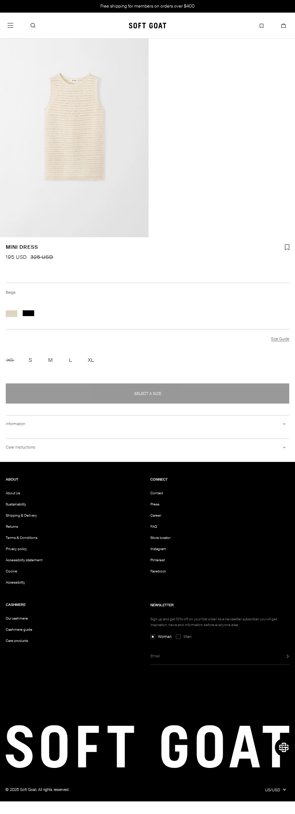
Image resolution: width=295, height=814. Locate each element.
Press (154, 504)
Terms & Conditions (21, 537)
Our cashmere (17, 618)
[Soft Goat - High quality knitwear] (147, 25)
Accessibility (15, 582)
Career (155, 515)
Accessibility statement (24, 560)
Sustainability (16, 504)
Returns (12, 526)
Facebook (158, 571)
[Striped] (28, 313)
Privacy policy (16, 549)
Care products (17, 640)
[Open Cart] (283, 25)
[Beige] (11, 313)
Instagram (158, 549)
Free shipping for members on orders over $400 (147, 6)
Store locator (160, 537)
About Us (13, 493)
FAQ (153, 526)
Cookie (11, 571)
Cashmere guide (19, 629)
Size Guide (280, 338)
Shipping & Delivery (21, 515)
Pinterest (157, 560)
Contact (156, 493)
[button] (33, 25)
